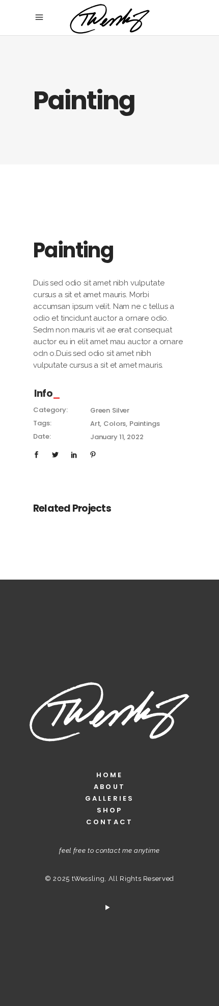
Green (100, 410)
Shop (109, 810)
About (109, 787)
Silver (120, 410)
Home (109, 775)
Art (95, 423)
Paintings (144, 423)
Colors (114, 423)
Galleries (109, 798)
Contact (109, 822)
